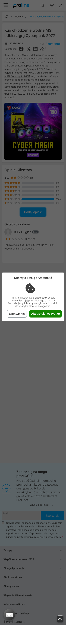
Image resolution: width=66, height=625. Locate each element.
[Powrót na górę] (60, 619)
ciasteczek (41, 297)
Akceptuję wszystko (45, 313)
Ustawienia (17, 314)
